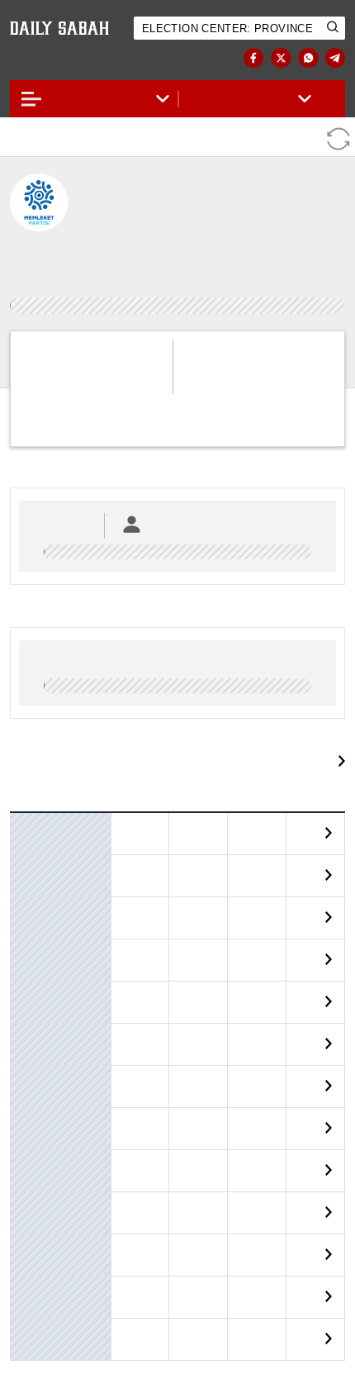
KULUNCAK (41, 1189)
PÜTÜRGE (37, 1231)
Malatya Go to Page (272, 735)
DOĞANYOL (41, 1062)
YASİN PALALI (139, 1313)
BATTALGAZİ (44, 936)
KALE (27, 1146)
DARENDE (37, 978)
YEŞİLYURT (38, 1315)
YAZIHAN (36, 1273)
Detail (312, 809)
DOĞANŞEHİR (46, 1020)
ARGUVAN (37, 894)
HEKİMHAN (42, 1104)
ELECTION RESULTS (78, 58)
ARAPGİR (35, 851)
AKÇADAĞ (38, 810)
